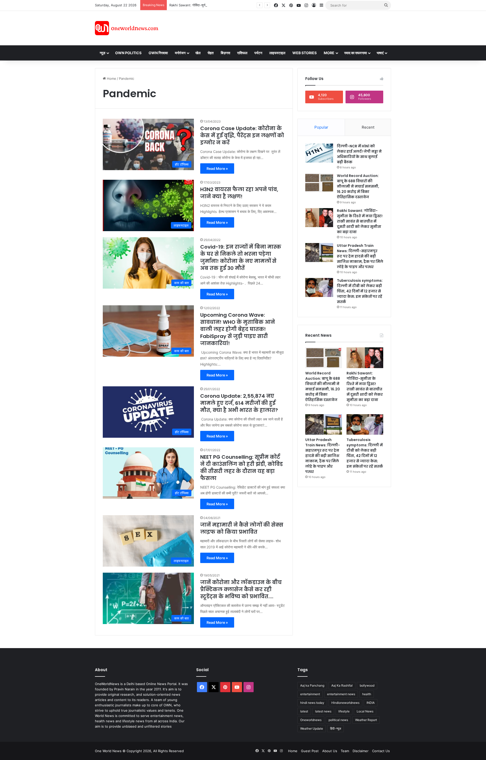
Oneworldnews (310, 720)
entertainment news (341, 694)
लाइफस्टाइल (277, 53)
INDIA (371, 703)
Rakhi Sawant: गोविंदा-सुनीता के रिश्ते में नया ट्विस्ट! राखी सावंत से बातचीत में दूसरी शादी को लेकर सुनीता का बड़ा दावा (242, 5)
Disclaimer (361, 751)
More (329, 53)
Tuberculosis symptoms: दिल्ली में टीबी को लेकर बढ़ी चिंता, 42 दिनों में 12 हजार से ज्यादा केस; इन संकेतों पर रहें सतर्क (360, 291)
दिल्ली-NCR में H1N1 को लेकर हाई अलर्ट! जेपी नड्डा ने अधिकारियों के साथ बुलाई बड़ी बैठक (359, 154)
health (366, 694)
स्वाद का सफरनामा (355, 53)
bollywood (367, 685)
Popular (321, 127)
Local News (365, 711)
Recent (368, 127)
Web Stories (304, 53)
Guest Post (310, 751)
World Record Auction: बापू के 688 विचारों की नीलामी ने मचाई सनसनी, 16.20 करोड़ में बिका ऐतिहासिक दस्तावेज (358, 186)
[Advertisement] (288, 27)
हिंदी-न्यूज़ (335, 728)
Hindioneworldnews (345, 703)
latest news (323, 711)
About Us (329, 751)
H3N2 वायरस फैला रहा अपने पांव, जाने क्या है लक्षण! (239, 193)
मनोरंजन (180, 53)
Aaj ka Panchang (312, 685)
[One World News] (126, 28)
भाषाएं (380, 53)
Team (345, 751)
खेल (197, 53)
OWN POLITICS (128, 53)
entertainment (310, 694)
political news (338, 720)
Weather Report (366, 720)
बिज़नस (225, 53)
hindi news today (312, 703)
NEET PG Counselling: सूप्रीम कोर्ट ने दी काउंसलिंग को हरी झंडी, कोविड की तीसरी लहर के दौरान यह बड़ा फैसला (241, 467)
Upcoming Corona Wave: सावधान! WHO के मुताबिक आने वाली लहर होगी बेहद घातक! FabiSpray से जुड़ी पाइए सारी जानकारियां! (237, 329)
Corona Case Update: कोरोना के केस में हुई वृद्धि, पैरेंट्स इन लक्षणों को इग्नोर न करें (242, 135)
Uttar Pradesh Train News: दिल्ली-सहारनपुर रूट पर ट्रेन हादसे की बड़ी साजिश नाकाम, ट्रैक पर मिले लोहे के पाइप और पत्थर (360, 256)
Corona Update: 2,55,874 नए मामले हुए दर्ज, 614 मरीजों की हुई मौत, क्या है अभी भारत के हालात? (239, 403)
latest (304, 711)
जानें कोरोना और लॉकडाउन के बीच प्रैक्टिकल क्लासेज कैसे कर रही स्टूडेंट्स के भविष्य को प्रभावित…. (241, 589)
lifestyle (344, 711)
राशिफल (242, 53)
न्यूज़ (102, 53)
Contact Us (381, 751)
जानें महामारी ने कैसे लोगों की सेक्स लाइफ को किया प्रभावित (241, 528)
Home (111, 78)
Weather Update (311, 728)
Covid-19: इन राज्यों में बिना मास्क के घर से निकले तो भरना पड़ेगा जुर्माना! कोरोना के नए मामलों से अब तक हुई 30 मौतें (240, 257)
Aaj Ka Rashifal (342, 685)
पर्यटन (258, 53)
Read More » (217, 168)
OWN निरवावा (158, 53)
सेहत (211, 53)
